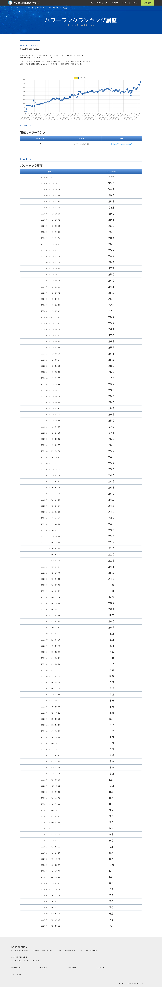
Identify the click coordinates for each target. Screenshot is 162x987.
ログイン (135, 3)
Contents (20, 8)
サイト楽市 (37, 961)
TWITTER (16, 974)
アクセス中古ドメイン (20, 961)
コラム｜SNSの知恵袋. (88, 950)
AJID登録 (147, 3)
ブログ (124, 3)
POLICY (44, 967)
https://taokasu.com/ (121, 144)
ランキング (114, 3)
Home (10, 8)
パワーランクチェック (98, 3)
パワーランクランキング (36, 8)
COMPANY (16, 967)
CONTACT (102, 967)
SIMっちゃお (70, 950)
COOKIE (72, 967)
